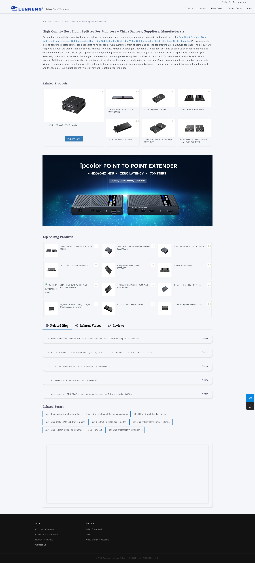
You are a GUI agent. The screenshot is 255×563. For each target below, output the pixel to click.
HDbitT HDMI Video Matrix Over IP (189, 246)
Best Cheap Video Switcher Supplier (62, 414)
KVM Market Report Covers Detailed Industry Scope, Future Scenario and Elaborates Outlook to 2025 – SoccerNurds (102, 352)
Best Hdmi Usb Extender (102, 41)
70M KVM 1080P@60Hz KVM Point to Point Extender (133, 286)
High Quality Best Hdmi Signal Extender (151, 422)
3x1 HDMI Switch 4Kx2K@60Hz (74, 265)
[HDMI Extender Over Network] (194, 97)
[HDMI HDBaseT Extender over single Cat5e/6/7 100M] (194, 127)
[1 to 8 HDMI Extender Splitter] (108, 308)
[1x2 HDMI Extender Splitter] (122, 127)
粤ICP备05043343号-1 (151, 558)
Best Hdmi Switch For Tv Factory (150, 414)
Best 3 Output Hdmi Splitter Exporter (108, 422)
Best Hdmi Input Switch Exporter (172, 41)
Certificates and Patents (46, 534)
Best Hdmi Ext (95, 430)
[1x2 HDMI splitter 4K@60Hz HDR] (164, 308)
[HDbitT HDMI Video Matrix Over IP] (164, 250)
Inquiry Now (73, 138)
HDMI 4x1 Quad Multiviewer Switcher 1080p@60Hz (133, 247)
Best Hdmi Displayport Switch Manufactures (107, 414)
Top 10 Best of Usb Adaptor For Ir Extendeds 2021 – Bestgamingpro (81, 366)
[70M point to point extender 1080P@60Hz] (108, 269)
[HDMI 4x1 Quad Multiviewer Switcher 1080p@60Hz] (108, 250)
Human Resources (44, 539)
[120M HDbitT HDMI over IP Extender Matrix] (51, 250)
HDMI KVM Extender (182, 265)
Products (203, 8)
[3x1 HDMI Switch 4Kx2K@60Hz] (51, 269)
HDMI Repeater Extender (155, 109)
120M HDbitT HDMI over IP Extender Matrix (76, 247)
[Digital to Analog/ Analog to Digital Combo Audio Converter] (51, 308)
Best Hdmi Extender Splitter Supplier (68, 41)
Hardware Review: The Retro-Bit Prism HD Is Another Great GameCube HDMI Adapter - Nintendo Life (95, 339)
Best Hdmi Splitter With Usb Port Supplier (65, 422)
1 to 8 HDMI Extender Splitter (130, 304)
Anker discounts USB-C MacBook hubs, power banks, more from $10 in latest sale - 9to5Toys (91, 394)
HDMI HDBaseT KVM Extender (63, 125)
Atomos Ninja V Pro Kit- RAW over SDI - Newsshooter (74, 380)
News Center (217, 8)
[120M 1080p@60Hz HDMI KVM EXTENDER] (158, 127)
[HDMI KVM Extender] (164, 269)
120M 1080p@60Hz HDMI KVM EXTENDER (158, 140)
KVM (88, 534)
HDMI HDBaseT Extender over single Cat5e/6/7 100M (193, 140)
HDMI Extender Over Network (193, 109)
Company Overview (44, 529)
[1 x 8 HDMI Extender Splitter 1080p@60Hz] (122, 97)
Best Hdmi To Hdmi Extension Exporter (63, 430)
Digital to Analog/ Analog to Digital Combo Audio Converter (75, 305)
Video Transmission (95, 529)
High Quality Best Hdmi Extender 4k (125, 430)
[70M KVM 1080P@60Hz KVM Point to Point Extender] (108, 289)
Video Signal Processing (97, 539)
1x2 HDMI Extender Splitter (120, 139)
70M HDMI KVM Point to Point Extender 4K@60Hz (73, 286)
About (250, 8)
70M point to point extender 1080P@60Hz (129, 266)
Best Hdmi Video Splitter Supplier (135, 41)
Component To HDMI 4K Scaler (187, 285)
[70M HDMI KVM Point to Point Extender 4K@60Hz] (51, 289)
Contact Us (226, 2)
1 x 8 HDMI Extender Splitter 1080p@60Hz (121, 110)
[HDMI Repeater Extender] (158, 97)
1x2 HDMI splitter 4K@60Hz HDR (188, 304)
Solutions (189, 8)
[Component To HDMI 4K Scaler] (164, 289)
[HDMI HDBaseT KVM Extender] (74, 105)
